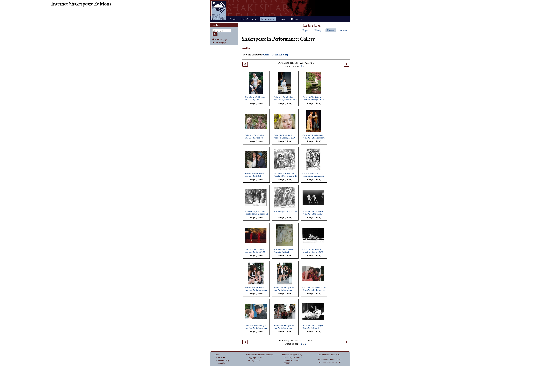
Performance (267, 19)
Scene (283, 19)
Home (218, 10)
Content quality (222, 360)
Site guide (220, 363)
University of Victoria (293, 357)
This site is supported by (292, 355)
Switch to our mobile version (330, 359)
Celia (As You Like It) (275, 54)
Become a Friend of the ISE (329, 362)
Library (318, 30)
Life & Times (248, 19)
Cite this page (220, 42)
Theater (331, 30)
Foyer (305, 30)
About (216, 355)
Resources (296, 19)
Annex (343, 30)
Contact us (220, 357)
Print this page (221, 39)
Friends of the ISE (291, 360)
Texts (233, 19)
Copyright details (255, 357)
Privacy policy (254, 360)
